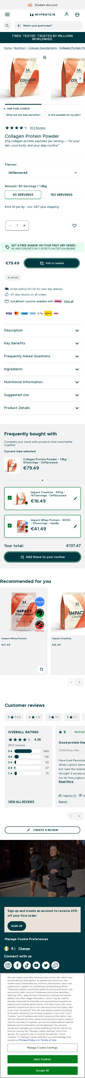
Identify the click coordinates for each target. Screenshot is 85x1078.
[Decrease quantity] (10, 225)
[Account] (67, 14)
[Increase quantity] (24, 225)
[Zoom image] (45, 57)
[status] (17, 225)
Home (8, 47)
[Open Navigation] (7, 14)
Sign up (17, 926)
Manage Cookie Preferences (26, 939)
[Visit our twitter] (46, 965)
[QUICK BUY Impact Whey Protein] (41, 669)
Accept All (42, 1070)
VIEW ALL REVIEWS (21, 801)
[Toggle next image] (80, 78)
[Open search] (7, 25)
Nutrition (20, 47)
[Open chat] (55, 965)
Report (63, 801)
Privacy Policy (27, 1040)
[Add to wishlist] (74, 225)
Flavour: (11, 164)
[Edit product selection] (75, 499)
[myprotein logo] (42, 14)
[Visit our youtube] (36, 965)
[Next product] (79, 682)
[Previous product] (72, 682)
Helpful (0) (69, 795)
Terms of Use (49, 1040)
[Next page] (79, 816)
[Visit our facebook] (17, 965)
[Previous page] (72, 816)
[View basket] (77, 14)
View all (68, 301)
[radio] (23, 195)
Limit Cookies (42, 1059)
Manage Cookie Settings (42, 1047)
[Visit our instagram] (8, 965)
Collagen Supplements (42, 47)
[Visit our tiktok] (27, 965)
